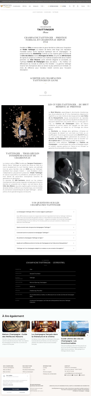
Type (42, 6)
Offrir (64, 6)
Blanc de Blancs (7, 369)
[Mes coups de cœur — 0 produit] (73, 6)
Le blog (45, 367)
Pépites (25, 6)
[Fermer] (27, 376)
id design (87, 390)
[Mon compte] (77, 6)
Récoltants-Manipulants (28, 369)
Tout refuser (9, 392)
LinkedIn (83, 375)
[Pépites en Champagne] (6, 6)
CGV (44, 369)
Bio (30, 6)
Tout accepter (15, 389)
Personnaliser (22, 392)
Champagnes (16, 6)
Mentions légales (47, 371)
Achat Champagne (38, 12)
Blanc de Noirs (6, 371)
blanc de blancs (51, 62)
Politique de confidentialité (49, 373)
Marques (35, 6)
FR (88, 6)
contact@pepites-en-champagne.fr (73, 373)
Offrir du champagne (28, 371)
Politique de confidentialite (8, 384)
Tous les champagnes (8, 367)
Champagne (63, 51)
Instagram (75, 375)
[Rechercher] (69, 6)
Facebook (68, 375)
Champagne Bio (27, 367)
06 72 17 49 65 (70, 371)
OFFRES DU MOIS (54, 6)
